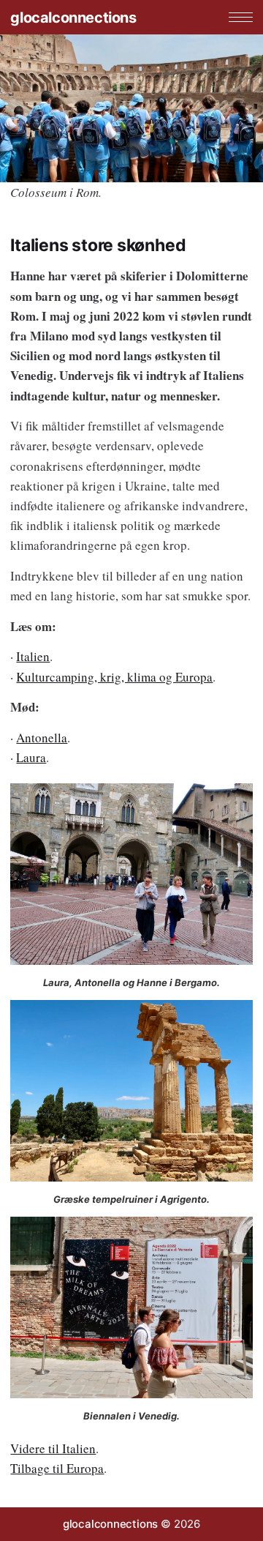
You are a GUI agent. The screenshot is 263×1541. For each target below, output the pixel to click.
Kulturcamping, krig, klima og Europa (114, 676)
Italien (33, 656)
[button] (241, 17)
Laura (31, 757)
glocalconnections (73, 17)
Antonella (41, 737)
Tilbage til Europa (57, 1468)
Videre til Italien (53, 1448)
